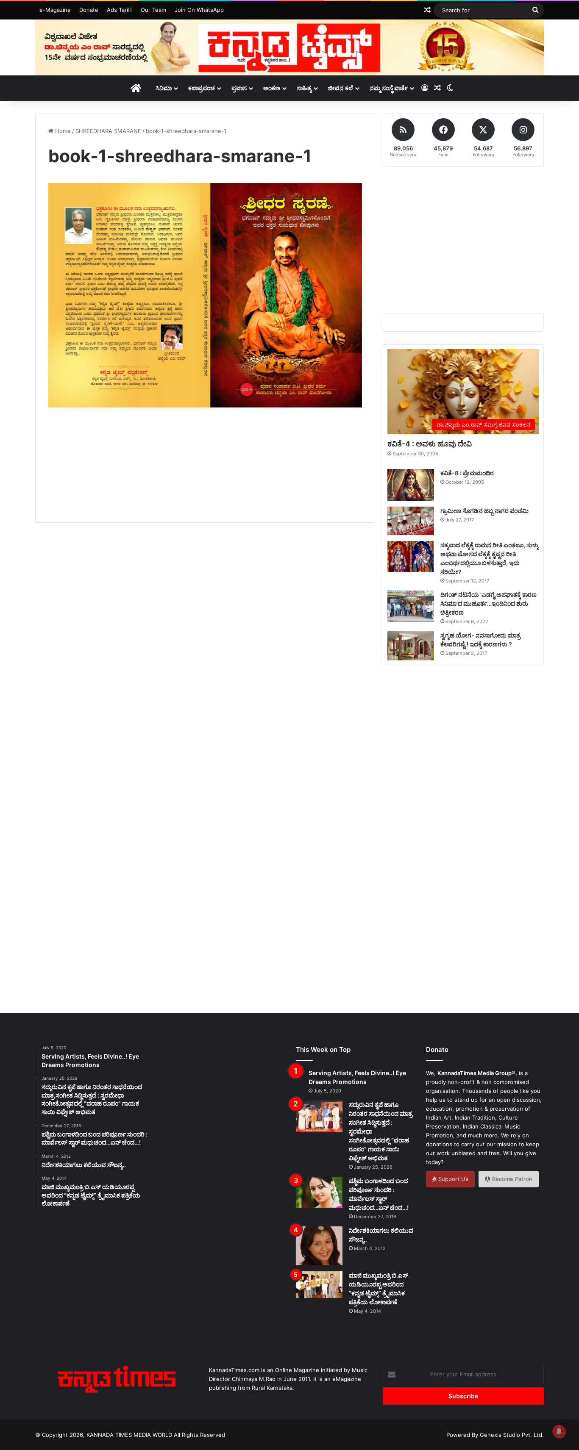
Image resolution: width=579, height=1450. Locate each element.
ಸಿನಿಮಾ (164, 87)
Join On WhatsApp (199, 9)
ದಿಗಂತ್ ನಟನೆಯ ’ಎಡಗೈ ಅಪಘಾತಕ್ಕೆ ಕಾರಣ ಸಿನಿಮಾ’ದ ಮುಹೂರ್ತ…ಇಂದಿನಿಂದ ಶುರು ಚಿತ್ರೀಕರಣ (488, 603)
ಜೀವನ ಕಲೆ (340, 87)
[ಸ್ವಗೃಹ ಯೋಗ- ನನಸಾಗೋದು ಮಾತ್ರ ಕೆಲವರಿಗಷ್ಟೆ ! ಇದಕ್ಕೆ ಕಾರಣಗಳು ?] (410, 645)
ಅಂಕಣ (271, 87)
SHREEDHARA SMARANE (108, 131)
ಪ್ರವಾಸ (239, 87)
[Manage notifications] (559, 1431)
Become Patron (511, 1179)
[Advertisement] (205, 474)
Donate (88, 9)
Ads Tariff (119, 9)
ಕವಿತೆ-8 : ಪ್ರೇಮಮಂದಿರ (467, 473)
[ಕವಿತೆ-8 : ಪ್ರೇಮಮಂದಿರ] (410, 485)
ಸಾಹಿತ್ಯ (304, 87)
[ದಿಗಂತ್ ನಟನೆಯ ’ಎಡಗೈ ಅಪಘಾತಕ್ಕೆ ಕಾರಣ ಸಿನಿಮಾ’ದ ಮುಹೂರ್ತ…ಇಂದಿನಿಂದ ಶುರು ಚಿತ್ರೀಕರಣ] (410, 606)
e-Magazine (55, 9)
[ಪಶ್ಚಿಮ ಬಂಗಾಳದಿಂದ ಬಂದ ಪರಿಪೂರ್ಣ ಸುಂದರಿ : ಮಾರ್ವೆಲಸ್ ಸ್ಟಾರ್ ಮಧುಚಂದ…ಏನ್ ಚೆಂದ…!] (319, 1192)
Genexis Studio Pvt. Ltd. (512, 1434)
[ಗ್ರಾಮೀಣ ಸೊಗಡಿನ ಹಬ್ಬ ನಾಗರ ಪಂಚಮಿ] (410, 521)
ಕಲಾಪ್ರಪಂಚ (201, 87)
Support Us (452, 1179)
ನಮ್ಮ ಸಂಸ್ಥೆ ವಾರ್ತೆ (389, 87)
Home (62, 131)
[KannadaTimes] (289, 47)
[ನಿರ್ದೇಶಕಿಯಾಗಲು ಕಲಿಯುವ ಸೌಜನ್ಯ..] (319, 1245)
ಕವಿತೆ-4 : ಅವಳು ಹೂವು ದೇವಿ (429, 443)
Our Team (153, 9)
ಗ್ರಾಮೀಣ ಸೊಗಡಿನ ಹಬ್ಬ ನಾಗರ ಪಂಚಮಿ (484, 510)
